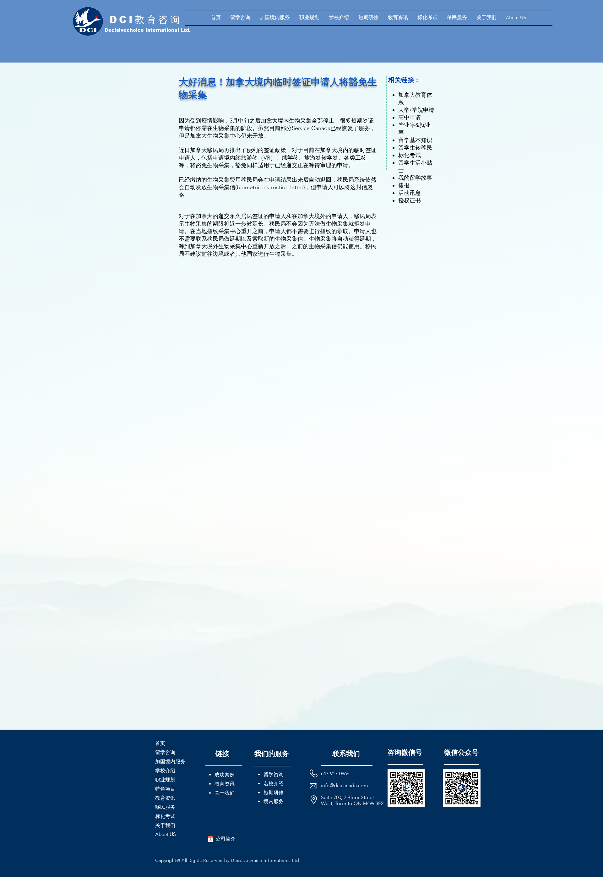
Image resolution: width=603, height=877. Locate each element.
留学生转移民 (415, 147)
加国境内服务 (170, 761)
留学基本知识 (415, 140)
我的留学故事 (415, 177)
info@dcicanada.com (344, 785)
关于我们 (165, 825)
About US (165, 834)
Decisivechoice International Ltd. (148, 30)
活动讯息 (409, 192)
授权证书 (409, 200)
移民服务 (165, 807)
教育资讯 (165, 798)
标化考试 (409, 155)
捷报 (404, 185)
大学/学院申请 (416, 110)
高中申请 (409, 117)
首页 (160, 743)
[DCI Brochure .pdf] (210, 840)
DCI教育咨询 (146, 19)
